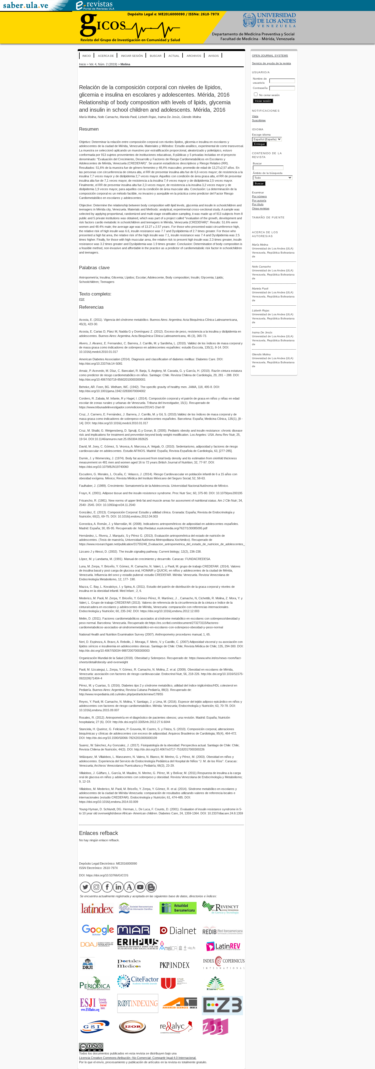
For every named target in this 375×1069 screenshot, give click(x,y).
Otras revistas (260, 208)
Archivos (194, 55)
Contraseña (260, 87)
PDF (82, 299)
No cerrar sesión (269, 95)
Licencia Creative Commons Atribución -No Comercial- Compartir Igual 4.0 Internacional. (137, 1057)
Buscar (155, 55)
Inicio (86, 55)
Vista (255, 116)
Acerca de (106, 55)
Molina (125, 64)
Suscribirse (259, 120)
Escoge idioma (261, 134)
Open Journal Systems (270, 55)
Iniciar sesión (132, 55)
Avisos (213, 55)
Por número (259, 196)
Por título (258, 204)
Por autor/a (259, 200)
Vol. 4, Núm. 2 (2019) (103, 64)
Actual (174, 55)
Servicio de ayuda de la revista (271, 63)
